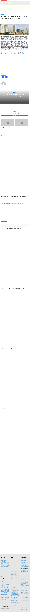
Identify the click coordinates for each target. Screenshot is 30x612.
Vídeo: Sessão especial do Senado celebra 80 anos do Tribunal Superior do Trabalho (14, 589)
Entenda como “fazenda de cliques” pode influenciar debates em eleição (5, 584)
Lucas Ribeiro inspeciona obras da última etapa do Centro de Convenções (17, 348)
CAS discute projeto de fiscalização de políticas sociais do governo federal (15, 584)
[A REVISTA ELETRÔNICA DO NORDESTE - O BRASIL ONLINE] (6, 3)
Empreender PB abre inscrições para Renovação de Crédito (15, 288)
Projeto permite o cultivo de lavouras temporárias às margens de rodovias (24, 563)
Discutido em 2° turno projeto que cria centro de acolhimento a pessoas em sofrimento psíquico (25, 585)
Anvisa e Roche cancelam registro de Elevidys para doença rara (5, 603)
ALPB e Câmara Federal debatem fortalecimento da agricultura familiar (5, 573)
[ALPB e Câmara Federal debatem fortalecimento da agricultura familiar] (4, 497)
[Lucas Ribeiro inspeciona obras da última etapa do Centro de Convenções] (4, 377)
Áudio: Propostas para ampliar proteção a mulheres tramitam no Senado (15, 606)
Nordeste (12, 577)
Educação (12, 574)
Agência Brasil (3, 578)
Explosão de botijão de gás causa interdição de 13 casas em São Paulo (5, 595)
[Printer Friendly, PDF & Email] (3, 75)
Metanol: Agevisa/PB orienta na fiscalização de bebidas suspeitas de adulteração (15, 96)
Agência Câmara (23, 557)
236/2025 (4, 41)
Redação (8, 81)
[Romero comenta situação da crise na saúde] (4, 437)
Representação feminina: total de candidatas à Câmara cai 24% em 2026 (25, 560)
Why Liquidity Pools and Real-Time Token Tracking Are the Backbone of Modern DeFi (25, 598)
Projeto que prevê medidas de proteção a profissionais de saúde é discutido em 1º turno (25, 579)
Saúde (11, 578)
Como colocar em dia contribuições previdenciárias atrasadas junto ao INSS (14, 196)
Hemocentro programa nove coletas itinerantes (14, 228)
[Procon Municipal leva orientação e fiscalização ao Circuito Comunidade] (5, 164)
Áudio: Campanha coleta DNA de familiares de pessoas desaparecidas (15, 598)
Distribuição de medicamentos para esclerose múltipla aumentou (5, 592)
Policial (15, 577)
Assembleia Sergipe (24, 588)
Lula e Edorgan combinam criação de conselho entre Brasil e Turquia (5, 582)
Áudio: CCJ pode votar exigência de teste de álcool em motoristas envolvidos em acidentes (15, 603)
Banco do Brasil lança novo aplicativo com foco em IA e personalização (4, 587)
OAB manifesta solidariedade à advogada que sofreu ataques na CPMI (5, 576)
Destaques (3, 14)
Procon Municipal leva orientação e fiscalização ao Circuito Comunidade (5, 195)
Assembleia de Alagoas (24, 568)
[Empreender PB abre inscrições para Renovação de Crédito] (4, 317)
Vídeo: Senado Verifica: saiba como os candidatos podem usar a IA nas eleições (15, 587)
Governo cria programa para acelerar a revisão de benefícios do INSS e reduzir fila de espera (24, 196)
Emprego (15, 574)
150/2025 (23, 52)
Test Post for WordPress (24, 596)
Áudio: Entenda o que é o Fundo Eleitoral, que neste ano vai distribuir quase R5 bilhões (15, 592)
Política (17, 577)
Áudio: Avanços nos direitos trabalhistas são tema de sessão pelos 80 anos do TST (15, 595)
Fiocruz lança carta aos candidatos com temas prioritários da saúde (4, 600)
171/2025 (4, 57)
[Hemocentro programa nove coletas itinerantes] (4, 257)
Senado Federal (13, 580)
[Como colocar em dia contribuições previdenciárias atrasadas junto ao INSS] (15, 164)
